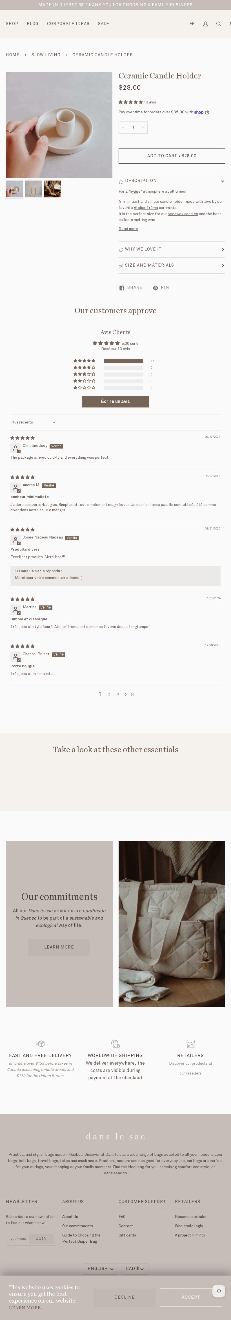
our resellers (190, 1073)
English (98, 1269)
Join (41, 1239)
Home (13, 55)
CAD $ (132, 1269)
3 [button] (118, 694)
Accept (191, 1297)
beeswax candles (183, 214)
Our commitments (77, 1226)
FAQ (122, 1216)
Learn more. (25, 1307)
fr (192, 23)
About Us (70, 1216)
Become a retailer (191, 1216)
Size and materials (149, 265)
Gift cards (127, 1235)
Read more (128, 229)
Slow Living (46, 55)
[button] (131, 102)
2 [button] (109, 694)
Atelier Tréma (146, 208)
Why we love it (143, 249)
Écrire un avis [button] (115, 402)
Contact (126, 1226)
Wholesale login (189, 1226)
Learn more (59, 947)
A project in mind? (190, 1235)
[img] (22, 438)
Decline (124, 1297)
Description (141, 181)
